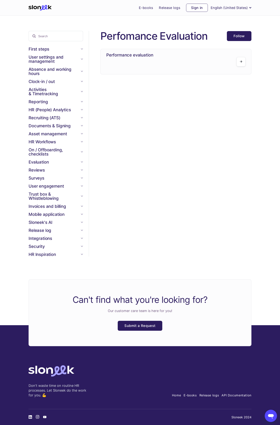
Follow (239, 36)
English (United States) (229, 8)
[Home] (40, 8)
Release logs (169, 8)
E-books (146, 8)
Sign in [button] (197, 8)
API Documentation (236, 395)
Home (176, 395)
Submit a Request (140, 326)
